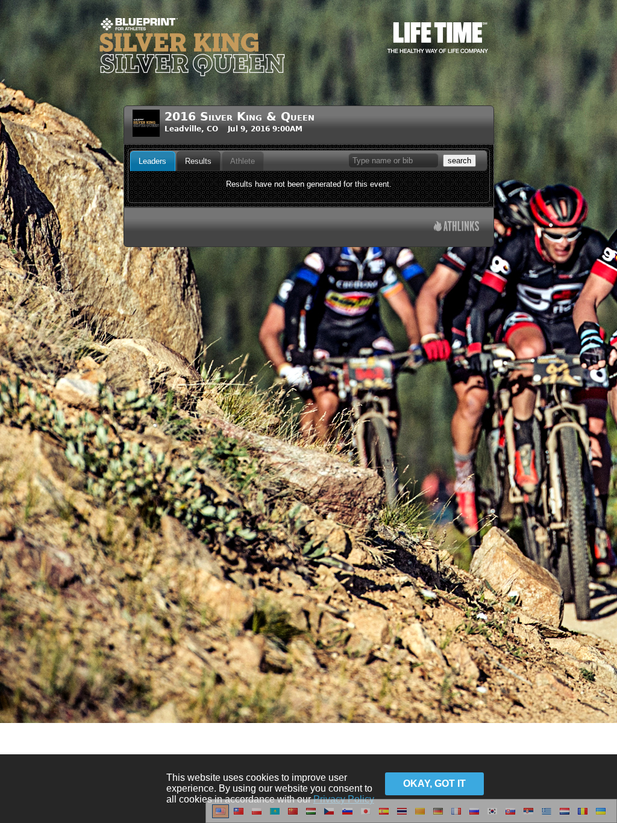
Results (198, 161)
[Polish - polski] (256, 815)
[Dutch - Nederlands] (564, 815)
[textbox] (393, 160)
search (459, 160)
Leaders (152, 161)
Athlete (242, 161)
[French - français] (456, 815)
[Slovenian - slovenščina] (347, 815)
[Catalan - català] (420, 815)
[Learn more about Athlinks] (456, 227)
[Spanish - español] (383, 815)
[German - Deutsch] (438, 815)
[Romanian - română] (582, 815)
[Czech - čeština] (329, 815)
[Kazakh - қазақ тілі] (274, 815)
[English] (220, 815)
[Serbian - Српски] (528, 815)
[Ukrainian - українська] (600, 815)
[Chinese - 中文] (238, 815)
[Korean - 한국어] (492, 815)
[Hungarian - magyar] (310, 815)
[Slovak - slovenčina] (510, 815)
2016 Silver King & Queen (239, 117)
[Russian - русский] (474, 815)
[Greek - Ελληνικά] (546, 815)
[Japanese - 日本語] (365, 815)
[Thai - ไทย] (401, 815)
